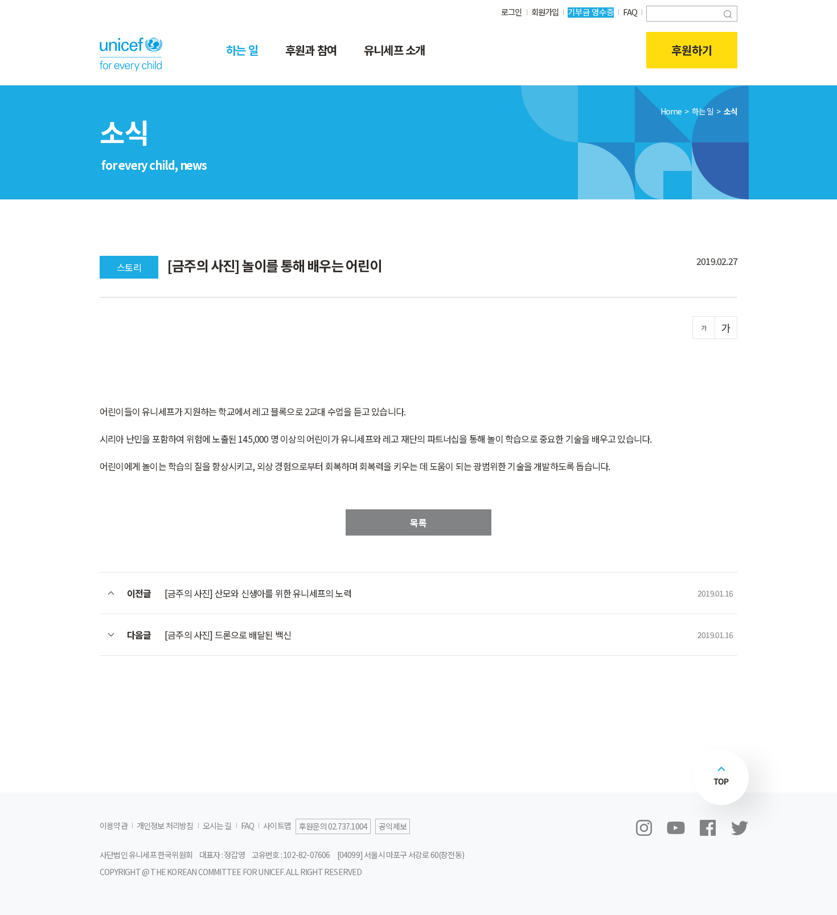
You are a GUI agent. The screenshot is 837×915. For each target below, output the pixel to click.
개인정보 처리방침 (165, 825)
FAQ (630, 12)
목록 (418, 522)
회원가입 (545, 12)
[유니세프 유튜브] (676, 828)
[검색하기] (728, 13)
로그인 (511, 12)
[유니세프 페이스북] (708, 828)
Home (671, 111)
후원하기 (691, 50)
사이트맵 (277, 825)
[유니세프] (131, 54)
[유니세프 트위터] (740, 828)
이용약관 (114, 825)
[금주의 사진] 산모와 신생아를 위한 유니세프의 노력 (258, 593)
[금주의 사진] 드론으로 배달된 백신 (228, 635)
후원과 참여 (311, 50)
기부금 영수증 (591, 12)
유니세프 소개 (394, 50)
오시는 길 (217, 825)
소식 (730, 111)
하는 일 (242, 50)
